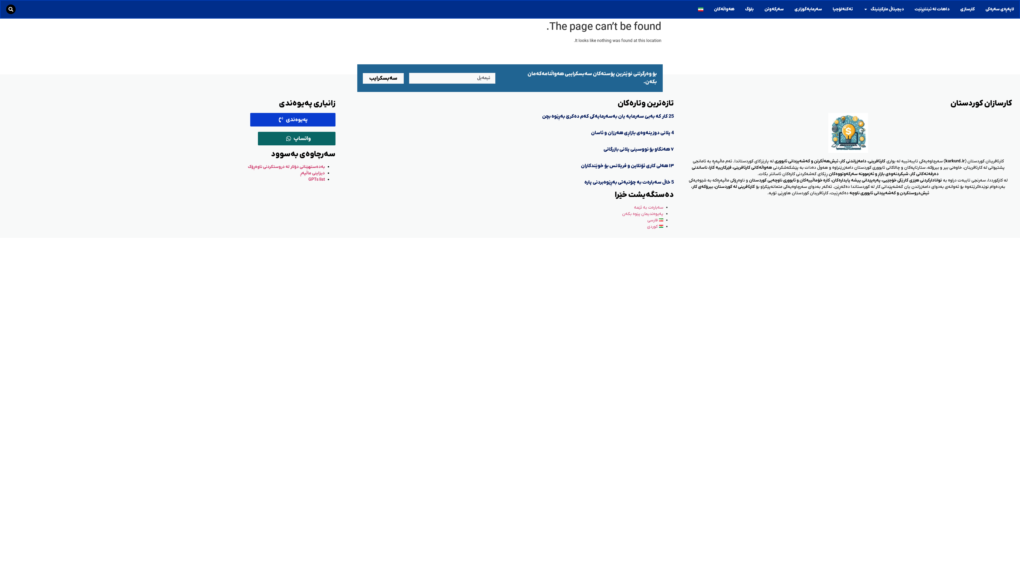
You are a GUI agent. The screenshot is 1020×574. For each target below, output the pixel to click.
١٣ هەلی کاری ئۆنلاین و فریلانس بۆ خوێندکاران (627, 166)
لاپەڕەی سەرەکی (999, 9)
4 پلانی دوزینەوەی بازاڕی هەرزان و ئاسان (632, 133)
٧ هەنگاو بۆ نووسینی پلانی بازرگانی (639, 149)
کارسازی (967, 9)
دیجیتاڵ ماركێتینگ (887, 9)
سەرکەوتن (774, 9)
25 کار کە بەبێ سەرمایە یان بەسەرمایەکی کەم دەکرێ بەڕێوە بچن (608, 116)
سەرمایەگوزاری (808, 9)
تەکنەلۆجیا (843, 9)
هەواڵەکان (724, 9)
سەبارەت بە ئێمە (648, 207)
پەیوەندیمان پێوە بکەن (642, 214)
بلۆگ (749, 9)
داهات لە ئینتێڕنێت (932, 9)
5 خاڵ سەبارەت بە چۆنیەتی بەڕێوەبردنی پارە (629, 182)
